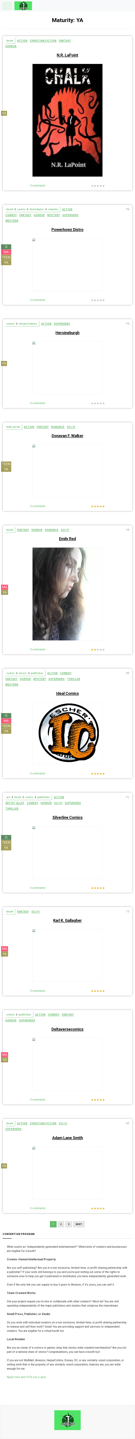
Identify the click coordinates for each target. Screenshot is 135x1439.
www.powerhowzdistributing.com (67, 260)
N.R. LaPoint (67, 55)
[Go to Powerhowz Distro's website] (92, 271)
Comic (21, 209)
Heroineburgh (67, 333)
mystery (53, 215)
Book (10, 40)
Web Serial (13, 427)
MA (6, 252)
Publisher (37, 673)
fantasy (65, 40)
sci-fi (71, 427)
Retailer (53, 209)
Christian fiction (43, 40)
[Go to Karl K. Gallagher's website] (92, 945)
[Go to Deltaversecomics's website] (92, 1067)
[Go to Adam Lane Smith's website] (92, 1167)
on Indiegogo (67, 1055)
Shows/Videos (28, 323)
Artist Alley (14, 803)
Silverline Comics (67, 817)
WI (128, 1123)
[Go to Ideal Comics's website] (92, 755)
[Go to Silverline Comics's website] (92, 846)
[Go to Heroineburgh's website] (92, 383)
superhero (70, 215)
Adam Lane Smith (67, 1138)
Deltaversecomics (67, 1029)
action (22, 40)
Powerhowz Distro (67, 229)
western (11, 220)
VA (128, 529)
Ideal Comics (67, 693)
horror (11, 46)
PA (128, 209)
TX (128, 911)
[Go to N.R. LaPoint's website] (92, 109)
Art (8, 797)
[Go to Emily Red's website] (92, 555)
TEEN (6, 257)
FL (128, 797)
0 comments (37, 185)
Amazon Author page (67, 98)
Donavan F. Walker (67, 436)
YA (4, 113)
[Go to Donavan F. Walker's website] (92, 488)
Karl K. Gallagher (67, 920)
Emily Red (67, 539)
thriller (73, 679)
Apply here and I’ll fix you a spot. (26, 1377)
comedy (11, 215)
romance (58, 427)
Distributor (37, 209)
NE (128, 673)
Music (23, 673)
